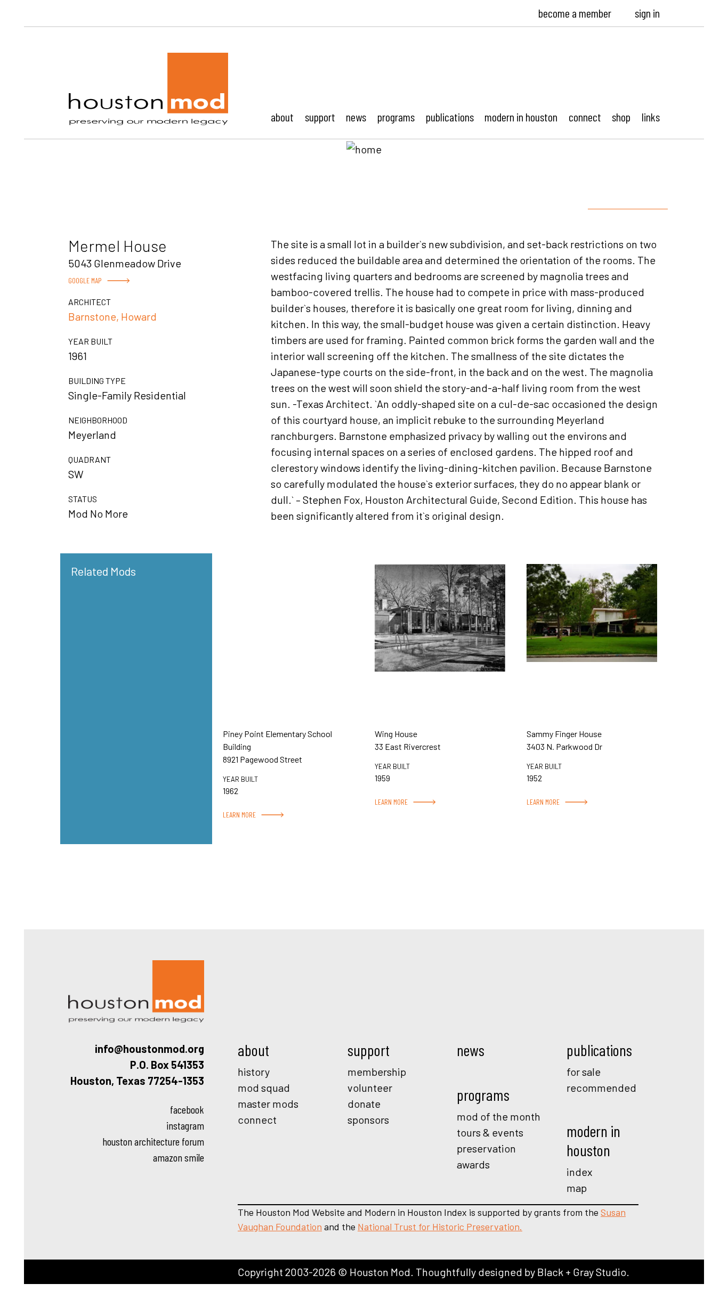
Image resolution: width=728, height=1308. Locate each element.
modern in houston (593, 1140)
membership (376, 1071)
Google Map (85, 280)
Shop (621, 117)
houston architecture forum (153, 1141)
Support (320, 117)
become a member (574, 13)
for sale (584, 1071)
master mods (268, 1103)
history (254, 1071)
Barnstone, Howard (112, 316)
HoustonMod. (148, 89)
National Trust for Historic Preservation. (440, 1226)
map (577, 1187)
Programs (396, 117)
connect (257, 1119)
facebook (187, 1109)
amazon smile (178, 1157)
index (580, 1171)
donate (364, 1103)
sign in (647, 13)
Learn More (239, 814)
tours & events (490, 1132)
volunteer (369, 1087)
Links (651, 117)
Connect (585, 117)
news (470, 1049)
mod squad (264, 1087)
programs (483, 1094)
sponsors (368, 1119)
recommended (601, 1087)
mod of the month (498, 1116)
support (368, 1049)
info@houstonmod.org (149, 1048)
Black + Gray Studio (581, 1271)
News (356, 117)
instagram (185, 1125)
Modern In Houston (520, 117)
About (282, 117)
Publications (450, 117)
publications (599, 1049)
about (253, 1049)
